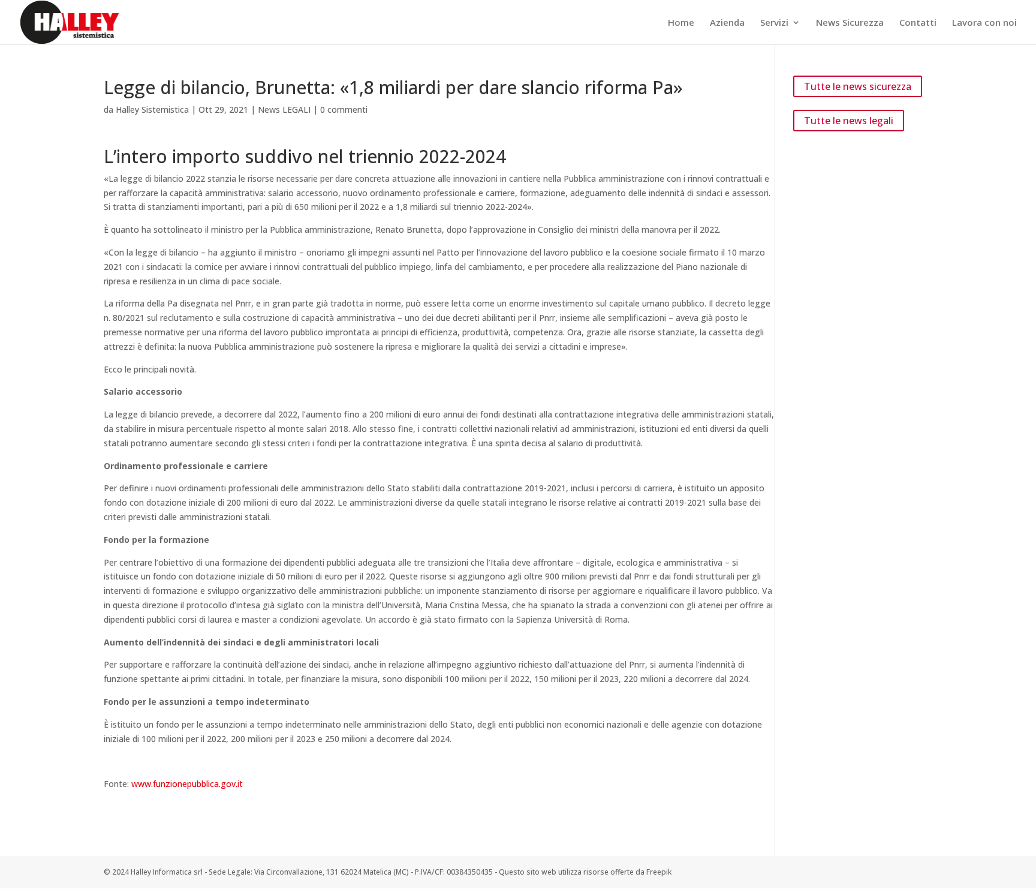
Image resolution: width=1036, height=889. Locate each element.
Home (681, 23)
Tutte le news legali (848, 120)
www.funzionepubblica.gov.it (187, 783)
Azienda (727, 23)
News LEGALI (284, 109)
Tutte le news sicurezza (857, 86)
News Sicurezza (850, 23)
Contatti (917, 23)
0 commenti (344, 109)
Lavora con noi (984, 23)
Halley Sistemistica (152, 109)
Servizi (774, 23)
